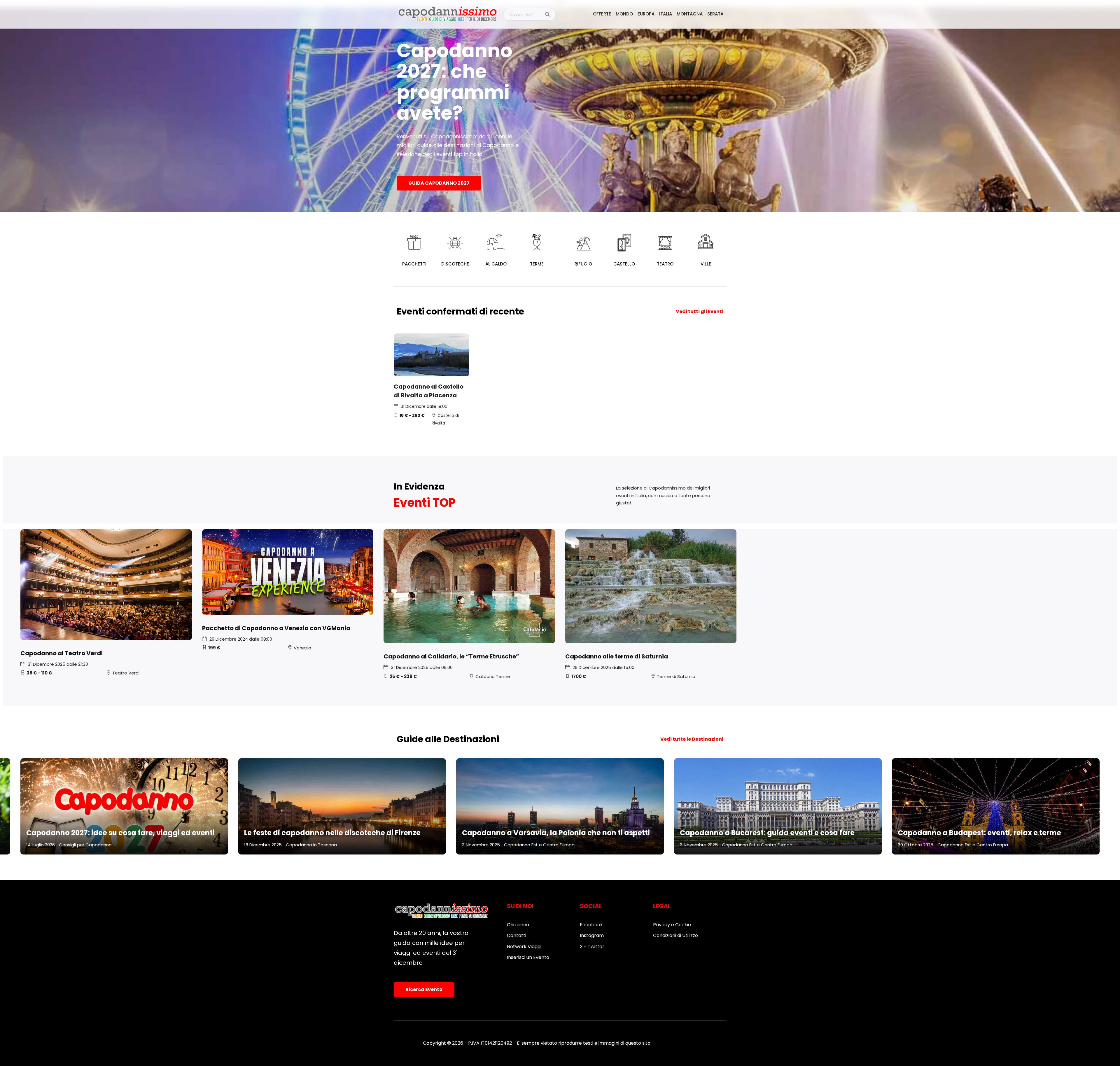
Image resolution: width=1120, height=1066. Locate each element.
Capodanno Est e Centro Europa (539, 845)
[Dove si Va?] (547, 14)
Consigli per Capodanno (85, 845)
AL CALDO (496, 264)
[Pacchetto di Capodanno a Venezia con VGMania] (288, 572)
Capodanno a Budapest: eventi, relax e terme (979, 833)
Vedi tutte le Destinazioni (691, 739)
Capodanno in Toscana (311, 845)
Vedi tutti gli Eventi (699, 311)
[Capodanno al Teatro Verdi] (106, 584)
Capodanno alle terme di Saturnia (616, 656)
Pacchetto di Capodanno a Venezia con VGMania (276, 628)
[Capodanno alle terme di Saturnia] (651, 586)
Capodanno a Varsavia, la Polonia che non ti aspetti (556, 833)
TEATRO (665, 264)
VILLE (706, 264)
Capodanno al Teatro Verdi (61, 653)
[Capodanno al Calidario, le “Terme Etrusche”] (469, 586)
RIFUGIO (583, 264)
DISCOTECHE (455, 264)
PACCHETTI (414, 264)
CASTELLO (624, 264)
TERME (537, 264)
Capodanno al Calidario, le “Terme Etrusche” (451, 656)
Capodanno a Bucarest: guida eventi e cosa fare (767, 833)
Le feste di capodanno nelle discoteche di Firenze (332, 833)
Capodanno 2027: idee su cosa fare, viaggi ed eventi (120, 833)
